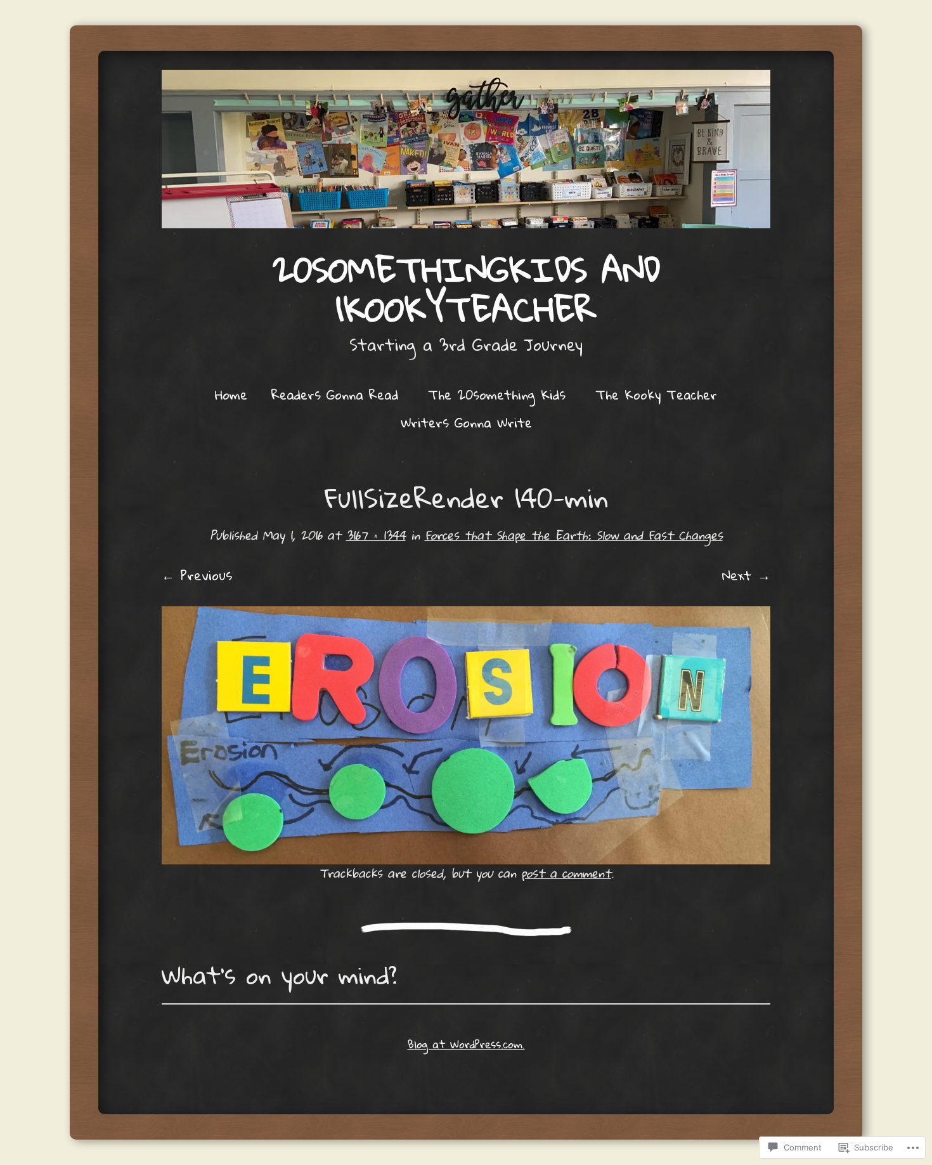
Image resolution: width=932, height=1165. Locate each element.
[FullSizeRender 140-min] (466, 735)
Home (231, 394)
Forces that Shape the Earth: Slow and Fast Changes (574, 535)
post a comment (566, 873)
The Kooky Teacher (656, 394)
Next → (746, 575)
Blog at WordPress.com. (466, 1044)
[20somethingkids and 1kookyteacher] (466, 149)
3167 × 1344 (376, 535)
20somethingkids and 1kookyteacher (466, 289)
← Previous (197, 575)
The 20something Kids (497, 394)
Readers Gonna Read (334, 394)
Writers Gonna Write (466, 422)
